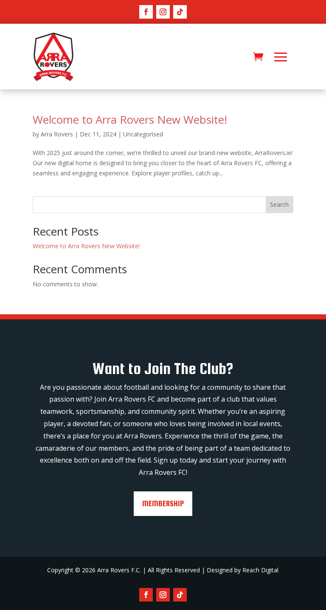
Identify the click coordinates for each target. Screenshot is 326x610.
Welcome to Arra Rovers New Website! (130, 119)
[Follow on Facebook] (146, 12)
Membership (163, 503)
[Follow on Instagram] (163, 12)
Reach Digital (260, 570)
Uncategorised (143, 134)
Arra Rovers (57, 134)
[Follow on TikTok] (180, 12)
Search (279, 204)
